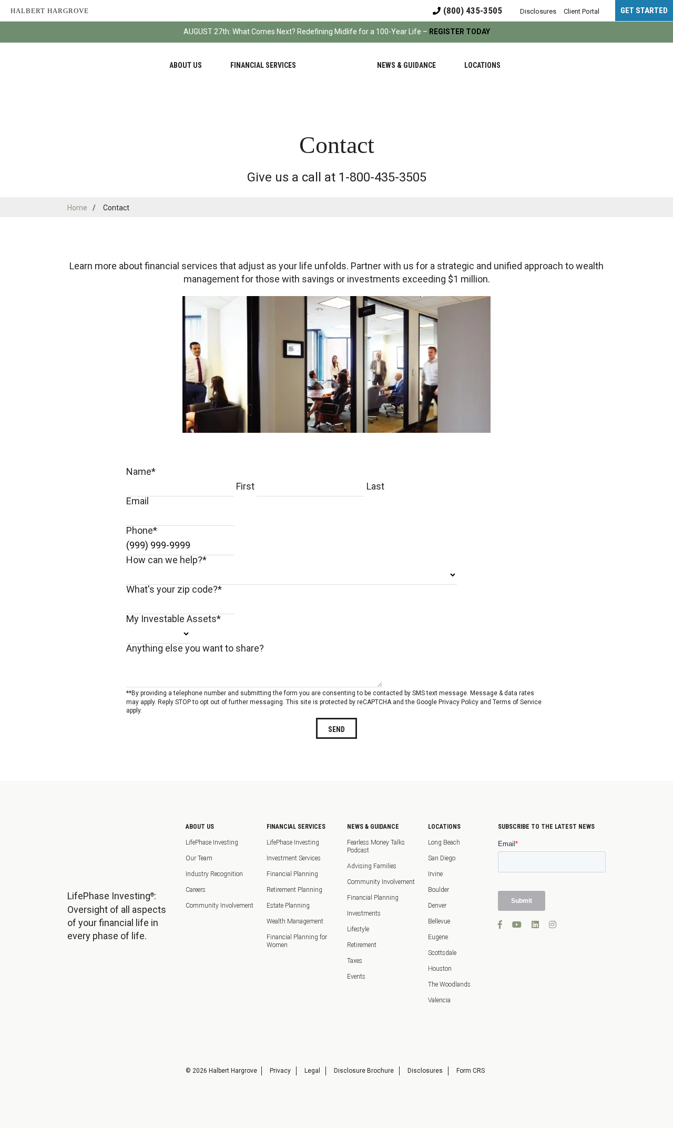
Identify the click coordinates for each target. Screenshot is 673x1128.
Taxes (354, 960)
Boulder (438, 889)
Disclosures (425, 1070)
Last (375, 486)
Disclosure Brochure (364, 1070)
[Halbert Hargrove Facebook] (500, 925)
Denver (437, 905)
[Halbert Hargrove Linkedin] (535, 925)
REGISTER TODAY (459, 31)
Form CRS (470, 1070)
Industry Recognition (214, 874)
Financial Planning (292, 874)
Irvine (435, 874)
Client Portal (581, 11)
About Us (200, 826)
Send (336, 729)
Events (356, 976)
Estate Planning (288, 905)
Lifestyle (358, 929)
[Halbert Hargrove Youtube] (517, 925)
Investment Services (294, 858)
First (245, 486)
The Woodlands (449, 984)
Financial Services (296, 826)
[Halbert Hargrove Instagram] (552, 925)
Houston (440, 968)
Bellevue (439, 921)
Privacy (280, 1070)
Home (77, 208)
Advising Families (371, 866)
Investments (364, 913)
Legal (312, 1070)
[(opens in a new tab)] (83, 1028)
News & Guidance (373, 826)
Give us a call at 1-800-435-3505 (336, 177)
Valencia (439, 1000)
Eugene (438, 937)
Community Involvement (219, 905)
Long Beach (444, 842)
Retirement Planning (294, 889)
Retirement (361, 945)
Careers (196, 889)
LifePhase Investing (212, 842)
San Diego (441, 858)
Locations (444, 826)
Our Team (199, 858)
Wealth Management (295, 921)
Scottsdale (442, 953)
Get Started (644, 10)
